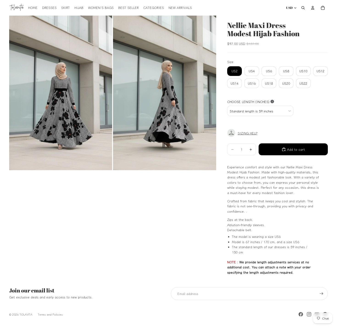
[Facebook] (301, 314)
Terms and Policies (50, 314)
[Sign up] (321, 293)
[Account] (313, 8)
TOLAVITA (25, 314)
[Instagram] (309, 314)
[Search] (303, 8)
